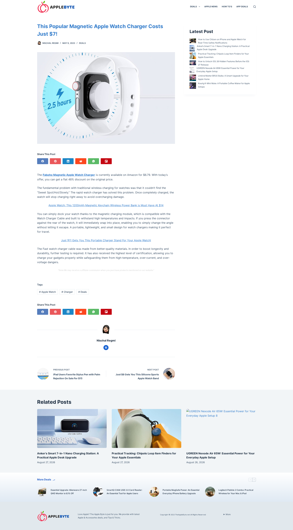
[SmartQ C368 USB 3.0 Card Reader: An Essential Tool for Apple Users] (98, 492)
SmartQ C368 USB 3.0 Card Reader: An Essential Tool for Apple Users (124, 492)
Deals (193, 6)
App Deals (242, 6)
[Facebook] (42, 161)
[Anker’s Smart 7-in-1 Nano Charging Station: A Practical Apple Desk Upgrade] (72, 428)
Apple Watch (47, 291)
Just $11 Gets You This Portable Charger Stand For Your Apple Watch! (106, 240)
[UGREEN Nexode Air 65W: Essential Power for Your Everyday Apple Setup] (221, 428)
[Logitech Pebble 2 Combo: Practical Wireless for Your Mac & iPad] (210, 492)
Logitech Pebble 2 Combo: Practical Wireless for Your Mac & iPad (236, 492)
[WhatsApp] (93, 161)
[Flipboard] (106, 161)
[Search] (254, 6)
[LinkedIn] (68, 161)
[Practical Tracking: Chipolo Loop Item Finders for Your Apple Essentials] (146, 428)
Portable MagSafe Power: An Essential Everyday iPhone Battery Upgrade (181, 492)
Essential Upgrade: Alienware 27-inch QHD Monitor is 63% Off (69, 492)
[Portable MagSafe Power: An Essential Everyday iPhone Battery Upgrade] (154, 492)
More (228, 514)
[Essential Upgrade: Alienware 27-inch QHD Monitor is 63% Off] (42, 492)
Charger (67, 291)
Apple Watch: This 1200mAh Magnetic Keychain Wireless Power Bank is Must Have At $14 (105, 205)
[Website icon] (106, 347)
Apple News (211, 6)
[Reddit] (80, 161)
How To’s (227, 6)
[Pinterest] (55, 161)
